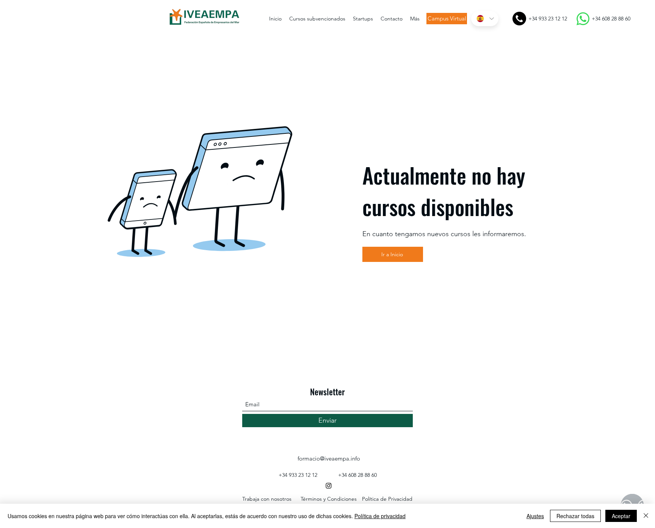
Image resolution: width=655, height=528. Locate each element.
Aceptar (621, 516)
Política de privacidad (380, 516)
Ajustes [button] (535, 516)
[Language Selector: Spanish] (484, 18)
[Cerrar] (645, 516)
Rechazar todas (575, 516)
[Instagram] (328, 485)
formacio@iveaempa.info (329, 458)
